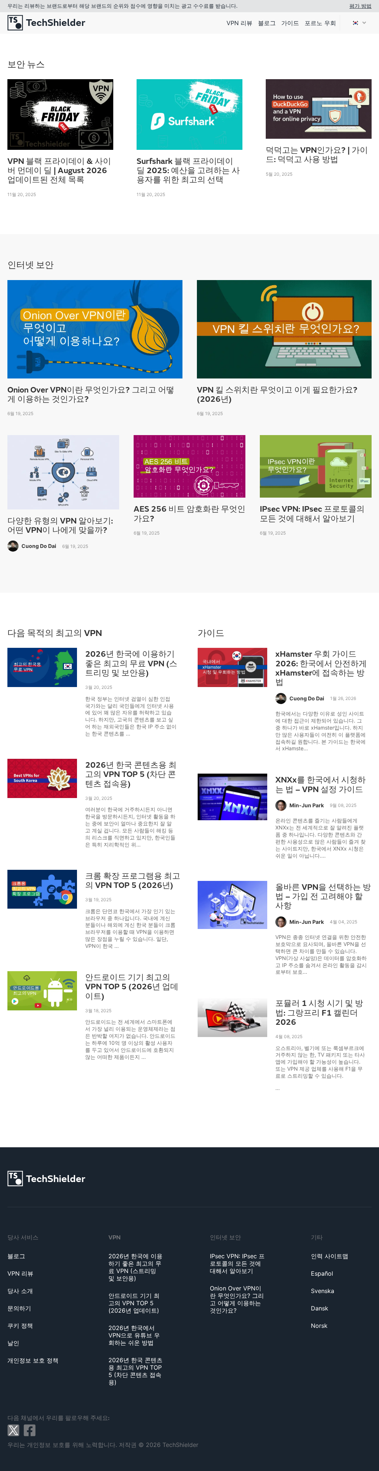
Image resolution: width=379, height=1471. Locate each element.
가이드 (290, 23)
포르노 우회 (320, 23)
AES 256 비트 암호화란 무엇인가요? (189, 514)
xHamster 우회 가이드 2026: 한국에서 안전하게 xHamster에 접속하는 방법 (321, 668)
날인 (13, 1343)
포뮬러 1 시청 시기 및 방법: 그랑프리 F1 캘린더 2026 (319, 1013)
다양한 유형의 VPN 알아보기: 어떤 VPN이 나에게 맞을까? (60, 525)
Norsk (319, 1325)
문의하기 (19, 1308)
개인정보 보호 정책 (32, 1360)
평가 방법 (360, 6)
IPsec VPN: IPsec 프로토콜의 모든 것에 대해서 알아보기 (312, 514)
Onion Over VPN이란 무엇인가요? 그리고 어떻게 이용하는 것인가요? (90, 395)
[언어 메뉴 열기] (359, 23)
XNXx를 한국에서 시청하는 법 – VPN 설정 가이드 (320, 784)
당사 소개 (20, 1291)
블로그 (267, 23)
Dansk (319, 1308)
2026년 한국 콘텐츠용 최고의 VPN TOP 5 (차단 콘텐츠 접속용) (131, 775)
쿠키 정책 (20, 1325)
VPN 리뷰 (239, 23)
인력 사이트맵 (329, 1256)
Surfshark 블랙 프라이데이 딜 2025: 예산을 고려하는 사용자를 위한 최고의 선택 (188, 171)
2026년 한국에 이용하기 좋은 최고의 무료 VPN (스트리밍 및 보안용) (131, 664)
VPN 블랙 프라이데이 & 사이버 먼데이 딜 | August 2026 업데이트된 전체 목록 (59, 171)
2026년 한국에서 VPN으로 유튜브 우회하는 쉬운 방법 (134, 1335)
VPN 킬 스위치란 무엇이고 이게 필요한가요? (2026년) (277, 395)
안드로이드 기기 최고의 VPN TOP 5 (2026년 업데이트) (131, 987)
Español (322, 1273)
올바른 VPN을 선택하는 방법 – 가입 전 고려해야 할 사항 (323, 897)
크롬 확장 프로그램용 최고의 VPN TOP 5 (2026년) (132, 881)
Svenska (322, 1291)
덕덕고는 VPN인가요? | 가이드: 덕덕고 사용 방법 (317, 155)
